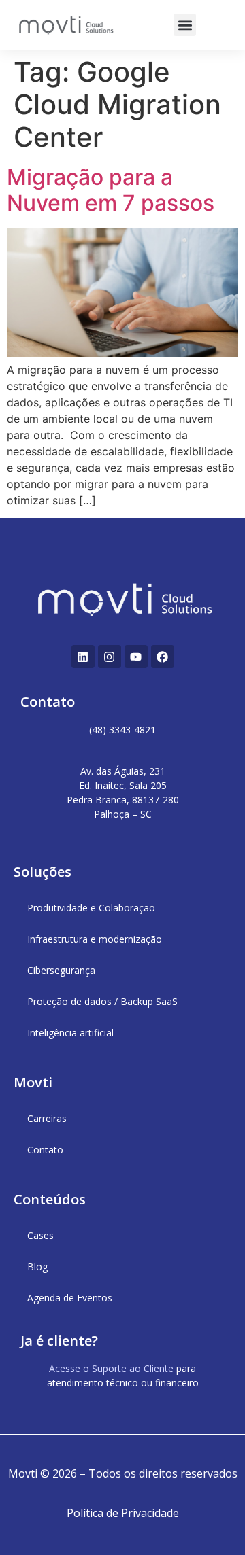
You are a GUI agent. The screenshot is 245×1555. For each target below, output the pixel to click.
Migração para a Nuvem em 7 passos (110, 190)
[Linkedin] (83, 656)
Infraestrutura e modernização (94, 938)
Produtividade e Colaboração (91, 907)
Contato (45, 1149)
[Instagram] (109, 656)
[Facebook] (162, 656)
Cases (40, 1235)
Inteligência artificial (70, 1032)
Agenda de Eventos (69, 1297)
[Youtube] (136, 656)
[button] (185, 25)
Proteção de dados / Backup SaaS (102, 1001)
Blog (37, 1266)
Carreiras (47, 1118)
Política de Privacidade (123, 1512)
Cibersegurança (61, 970)
